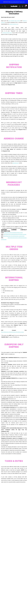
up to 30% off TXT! (15, 2)
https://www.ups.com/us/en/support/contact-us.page (15, 234)
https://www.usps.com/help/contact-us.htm (13, 232)
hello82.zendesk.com (13, 24)
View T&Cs (22, 2)
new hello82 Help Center (14, 20)
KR (22, 6)
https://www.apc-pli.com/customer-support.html (14, 236)
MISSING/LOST (16, 163)
